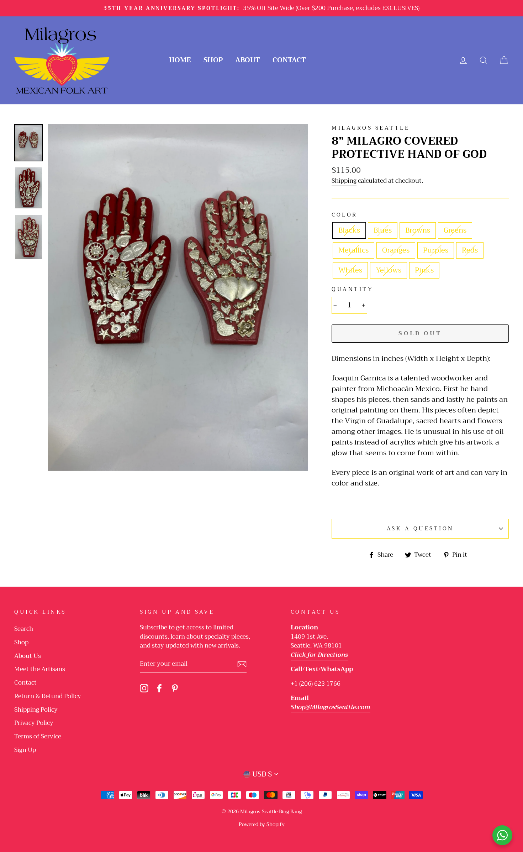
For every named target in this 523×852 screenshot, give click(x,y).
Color (345, 215)
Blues (383, 230)
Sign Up (25, 750)
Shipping (344, 181)
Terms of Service (37, 736)
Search (23, 629)
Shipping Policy (36, 710)
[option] (261, 8)
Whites (350, 270)
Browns (417, 230)
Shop (213, 60)
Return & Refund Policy (47, 696)
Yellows (388, 270)
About (247, 60)
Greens (455, 230)
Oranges (396, 250)
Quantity (352, 289)
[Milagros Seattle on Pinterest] (174, 687)
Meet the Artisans (39, 669)
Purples (435, 250)
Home (180, 60)
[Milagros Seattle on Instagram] (144, 687)
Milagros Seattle (371, 128)
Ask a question (420, 528)
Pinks (424, 270)
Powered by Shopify (262, 824)
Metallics (353, 250)
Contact (289, 60)
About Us (27, 656)
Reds (470, 250)
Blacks (349, 230)
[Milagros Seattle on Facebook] (159, 687)
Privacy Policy (33, 723)
